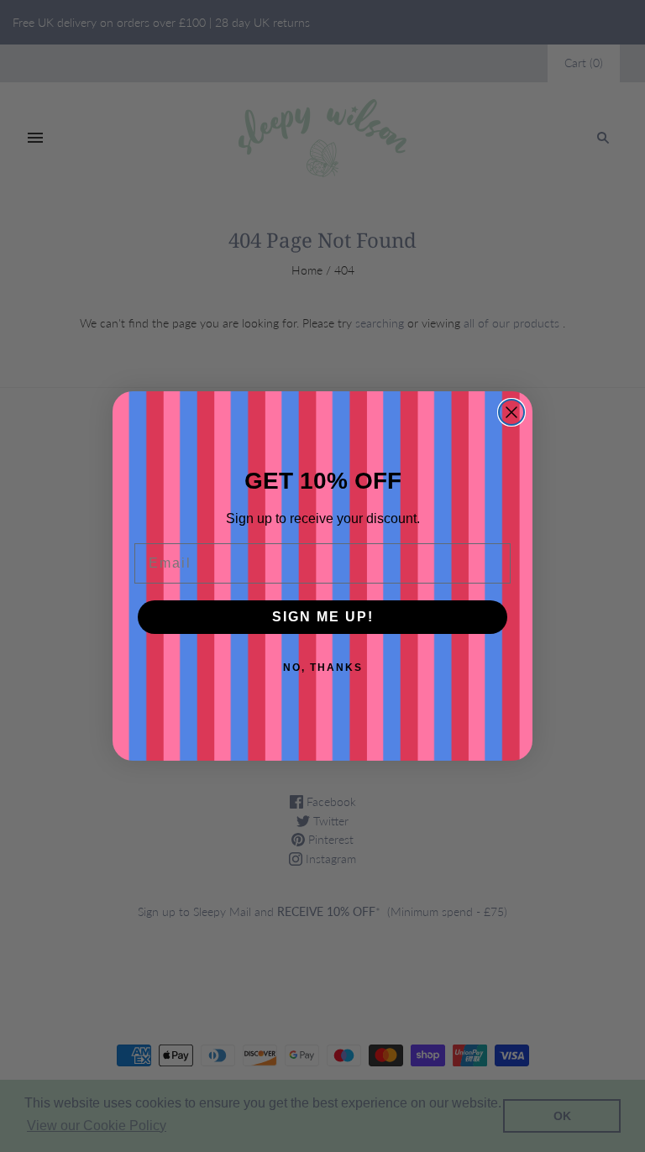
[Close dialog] (511, 412)
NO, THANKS (323, 667)
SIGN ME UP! (323, 617)
